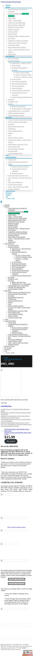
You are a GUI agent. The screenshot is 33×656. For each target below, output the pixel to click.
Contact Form (12, 159)
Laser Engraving (10, 56)
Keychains (11, 99)
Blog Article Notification (15, 182)
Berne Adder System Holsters (17, 47)
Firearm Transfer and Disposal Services (20, 120)
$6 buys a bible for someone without (17, 527)
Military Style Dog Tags (18, 106)
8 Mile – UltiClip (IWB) (14, 20)
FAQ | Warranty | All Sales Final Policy (19, 178)
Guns (9, 135)
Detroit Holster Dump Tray (16, 126)
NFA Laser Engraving (18, 86)
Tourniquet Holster (14, 45)
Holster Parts (12, 54)
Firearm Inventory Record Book (17, 122)
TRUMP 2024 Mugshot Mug (16, 113)
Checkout (8, 195)
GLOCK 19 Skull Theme (22, 72)
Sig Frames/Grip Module (19, 81)
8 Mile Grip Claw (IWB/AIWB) (16, 23)
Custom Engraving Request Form (22, 97)
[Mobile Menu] (1, 202)
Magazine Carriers (13, 29)
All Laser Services (13, 58)
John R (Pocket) (12, 34)
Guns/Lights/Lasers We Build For (18, 162)
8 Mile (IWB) (11, 18)
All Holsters (11, 11)
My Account (9, 193)
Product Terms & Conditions (20, 167)
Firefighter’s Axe (13, 102)
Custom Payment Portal (15, 153)
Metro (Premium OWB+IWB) (16, 25)
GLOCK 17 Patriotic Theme (23, 75)
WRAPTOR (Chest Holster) (16, 27)
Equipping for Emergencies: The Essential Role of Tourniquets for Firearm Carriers (15, 416)
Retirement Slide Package (19, 84)
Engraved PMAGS (17, 88)
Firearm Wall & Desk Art (15, 131)
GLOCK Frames (16, 79)
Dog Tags (10, 104)
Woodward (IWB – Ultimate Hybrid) (18, 36)
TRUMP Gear (12, 129)
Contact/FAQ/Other (11, 157)
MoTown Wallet (12, 151)
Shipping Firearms (17, 173)
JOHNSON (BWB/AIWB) (18, 212)
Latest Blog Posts (6, 406)
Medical (10, 133)
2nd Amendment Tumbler (16, 115)
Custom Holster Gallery (15, 184)
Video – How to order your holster (18, 187)
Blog (9, 180)
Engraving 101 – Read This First (21, 63)
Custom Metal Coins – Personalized (19, 111)
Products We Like (10, 191)
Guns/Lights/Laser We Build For (17, 9)
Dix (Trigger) (11, 38)
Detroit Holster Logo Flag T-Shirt (18, 144)
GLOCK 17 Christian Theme (23, 77)
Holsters (8, 7)
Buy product (11, 441)
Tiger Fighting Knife (14, 147)
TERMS (10, 164)
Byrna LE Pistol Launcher (15, 138)
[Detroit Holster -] (11, 2)
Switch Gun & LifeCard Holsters (17, 43)
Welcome (8, 5)
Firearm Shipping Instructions (21, 90)
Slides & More (16, 65)
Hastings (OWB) (13, 32)
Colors (7, 155)
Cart (7, 196)
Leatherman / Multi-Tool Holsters (18, 41)
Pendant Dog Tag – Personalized (21, 109)
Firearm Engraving (13, 61)
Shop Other (9, 117)
